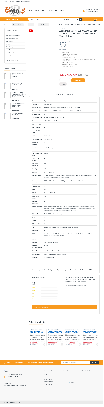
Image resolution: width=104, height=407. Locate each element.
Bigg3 (6, 402)
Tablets (8, 55)
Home (30, 10)
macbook (62, 270)
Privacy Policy (48, 379)
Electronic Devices (18, 25)
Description (59, 94)
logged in (74, 285)
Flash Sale (9, 41)
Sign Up (94, 362)
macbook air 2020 (78, 270)
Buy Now (78, 80)
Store (5, 1)
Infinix (8, 44)
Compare (71, 41)
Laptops (31, 25)
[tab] (59, 94)
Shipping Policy (48, 381)
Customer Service (49, 377)
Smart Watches (10, 50)
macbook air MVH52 (89, 270)
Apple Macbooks (43, 25)
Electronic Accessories (13, 35)
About (37, 10)
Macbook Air (69, 270)
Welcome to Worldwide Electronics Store (20, 1)
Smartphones (10, 52)
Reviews (70, 94)
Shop (43, 10)
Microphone (9, 47)
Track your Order (52, 10)
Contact (62, 10)
